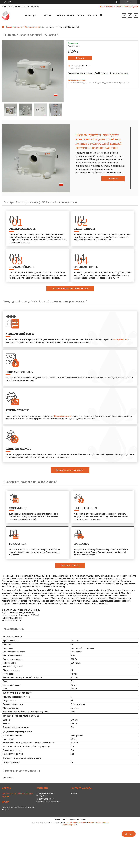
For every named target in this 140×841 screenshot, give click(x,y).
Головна (48, 15)
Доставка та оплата (70, 565)
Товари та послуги (64, 15)
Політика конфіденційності (98, 822)
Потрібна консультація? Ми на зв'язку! (70, 288)
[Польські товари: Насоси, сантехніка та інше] (12, 15)
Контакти (92, 15)
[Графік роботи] (124, 15)
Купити (81, 58)
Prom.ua (83, 820)
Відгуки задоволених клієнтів (70, 470)
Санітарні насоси (32, 27)
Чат (130, 834)
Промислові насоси (63, 416)
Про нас (81, 15)
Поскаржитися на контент (77, 822)
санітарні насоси (119, 339)
